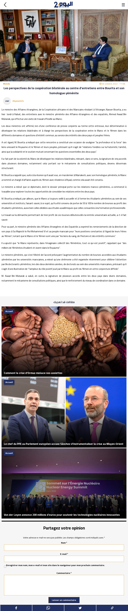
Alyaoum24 (18, 101)
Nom (64, 542)
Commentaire (64, 573)
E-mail (64, 554)
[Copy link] (112, 608)
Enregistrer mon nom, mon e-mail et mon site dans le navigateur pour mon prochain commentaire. (55, 565)
